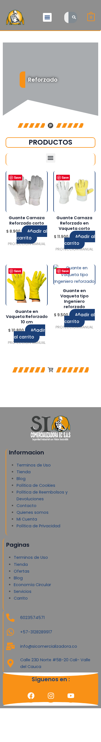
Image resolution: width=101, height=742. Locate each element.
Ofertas (21, 571)
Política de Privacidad (38, 526)
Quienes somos (33, 512)
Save (17, 177)
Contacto (26, 505)
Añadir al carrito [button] (32, 234)
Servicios (22, 591)
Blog (21, 478)
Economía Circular (32, 585)
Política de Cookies (36, 485)
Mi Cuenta (27, 519)
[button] (47, 17)
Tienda (24, 472)
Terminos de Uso (34, 465)
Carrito (21, 598)
